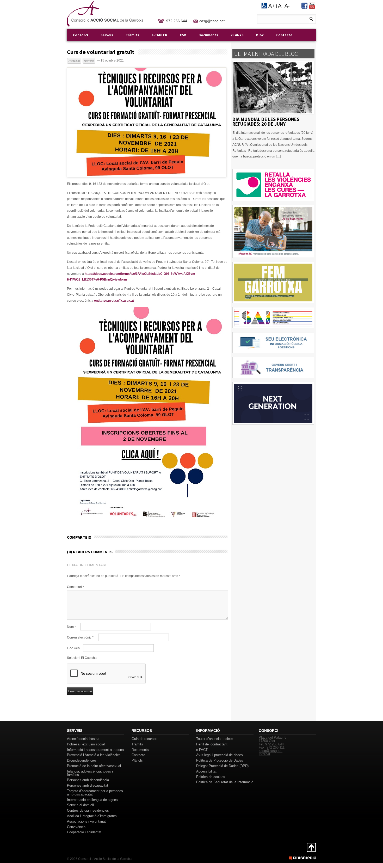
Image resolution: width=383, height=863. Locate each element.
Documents (208, 35)
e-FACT (202, 750)
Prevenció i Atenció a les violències (94, 755)
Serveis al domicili (81, 805)
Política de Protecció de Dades (219, 760)
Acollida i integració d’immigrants (92, 816)
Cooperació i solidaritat (84, 832)
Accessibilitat (206, 771)
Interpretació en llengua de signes (92, 800)
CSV (183, 35)
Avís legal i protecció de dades (219, 755)
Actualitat (74, 60)
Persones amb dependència (88, 780)
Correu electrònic (80, 637)
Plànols (137, 760)
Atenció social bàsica (83, 739)
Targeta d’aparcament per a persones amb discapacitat (95, 792)
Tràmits (132, 35)
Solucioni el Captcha (82, 658)
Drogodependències (82, 760)
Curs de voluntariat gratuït (100, 52)
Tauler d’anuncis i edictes (215, 739)
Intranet (264, 754)
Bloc (260, 35)
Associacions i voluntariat (86, 821)
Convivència (76, 827)
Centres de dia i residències (88, 810)
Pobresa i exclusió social (86, 744)
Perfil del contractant (211, 744)
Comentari (75, 587)
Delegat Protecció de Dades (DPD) (222, 766)
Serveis (107, 35)
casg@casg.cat (212, 21)
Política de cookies (210, 777)
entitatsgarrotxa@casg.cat (114, 300)
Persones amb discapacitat (87, 785)
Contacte (284, 35)
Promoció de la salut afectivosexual (94, 766)
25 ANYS (237, 35)
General (89, 60)
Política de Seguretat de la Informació (224, 782)
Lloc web (73, 648)
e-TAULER (159, 35)
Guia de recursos (144, 739)
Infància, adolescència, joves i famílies (90, 773)
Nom (71, 627)
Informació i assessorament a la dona (95, 750)
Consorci (80, 35)
